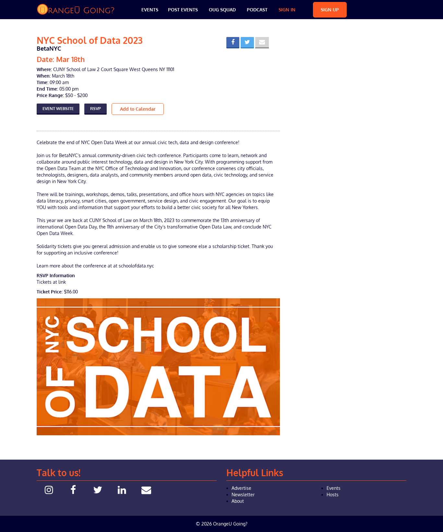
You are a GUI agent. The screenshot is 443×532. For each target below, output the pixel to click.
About (238, 501)
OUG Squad (222, 9)
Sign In (287, 9)
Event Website (58, 108)
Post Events (183, 9)
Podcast (257, 9)
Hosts (333, 494)
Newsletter (243, 494)
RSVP (95, 108)
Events (149, 9)
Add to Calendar (137, 109)
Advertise (241, 488)
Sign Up (330, 9)
